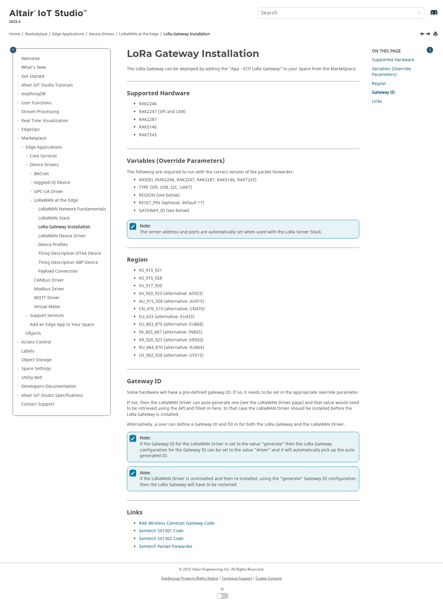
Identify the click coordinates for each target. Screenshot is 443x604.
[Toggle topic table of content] (430, 50)
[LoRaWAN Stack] (422, 34)
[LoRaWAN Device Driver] (428, 34)
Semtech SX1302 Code (161, 539)
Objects (33, 333)
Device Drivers (101, 34)
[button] (19, 59)
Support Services (47, 315)
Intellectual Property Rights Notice (189, 578)
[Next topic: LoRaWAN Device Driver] (428, 34)
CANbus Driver (49, 280)
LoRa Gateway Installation (186, 34)
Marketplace (36, 34)
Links (377, 101)
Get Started (32, 76)
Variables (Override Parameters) (391, 72)
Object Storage (36, 360)
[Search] (418, 13)
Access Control (36, 342)
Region (379, 84)
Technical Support (237, 578)
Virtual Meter (47, 307)
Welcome (30, 58)
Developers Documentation (48, 386)
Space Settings (36, 368)
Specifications (52, 395)
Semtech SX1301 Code (161, 531)
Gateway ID (383, 92)
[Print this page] (436, 34)
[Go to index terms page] (427, 15)
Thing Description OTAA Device (69, 253)
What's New (33, 67)
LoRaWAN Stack (54, 218)
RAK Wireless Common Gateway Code (177, 523)
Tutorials (47, 85)
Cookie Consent (269, 578)
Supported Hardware (393, 60)
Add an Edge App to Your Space (62, 324)
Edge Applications (68, 34)
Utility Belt (31, 378)
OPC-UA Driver (48, 191)
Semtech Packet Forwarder (166, 546)
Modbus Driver (49, 289)
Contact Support (37, 404)
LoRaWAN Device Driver (62, 236)
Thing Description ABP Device (68, 262)
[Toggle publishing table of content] (13, 50)
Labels (27, 351)
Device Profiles (53, 245)
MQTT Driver (47, 298)
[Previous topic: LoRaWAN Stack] (422, 34)
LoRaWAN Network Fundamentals (72, 209)
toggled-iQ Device (52, 182)
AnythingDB (33, 94)
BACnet (41, 174)
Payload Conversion (58, 271)
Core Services (43, 156)
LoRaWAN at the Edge (139, 34)
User (36, 103)
